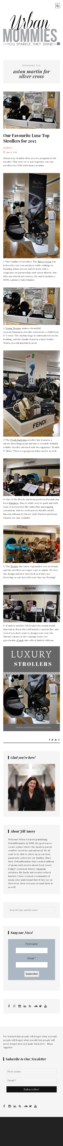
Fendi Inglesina (18, 440)
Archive (7, 147)
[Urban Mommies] (30, 44)
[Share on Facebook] (49, 740)
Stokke (14, 566)
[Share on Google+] (59, 740)
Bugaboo (14, 503)
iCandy (20, 640)
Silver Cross (45, 261)
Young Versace (13, 328)
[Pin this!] (56, 740)
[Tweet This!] (52, 740)
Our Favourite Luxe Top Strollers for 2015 (26, 138)
